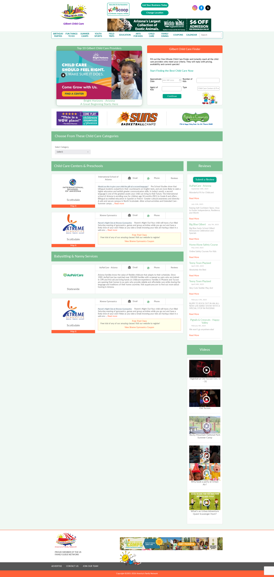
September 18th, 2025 (199, 189)
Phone (157, 178)
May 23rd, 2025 (197, 248)
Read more (119, 204)
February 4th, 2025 (198, 326)
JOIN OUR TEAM (90, 566)
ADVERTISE (56, 566)
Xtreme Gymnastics (108, 216)
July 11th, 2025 (197, 204)
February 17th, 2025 (199, 300)
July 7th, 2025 (213, 224)
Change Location (154, 13)
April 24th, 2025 (197, 266)
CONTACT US (72, 566)
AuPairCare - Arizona (108, 268)
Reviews (174, 178)
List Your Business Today (154, 5)
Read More (194, 199)
